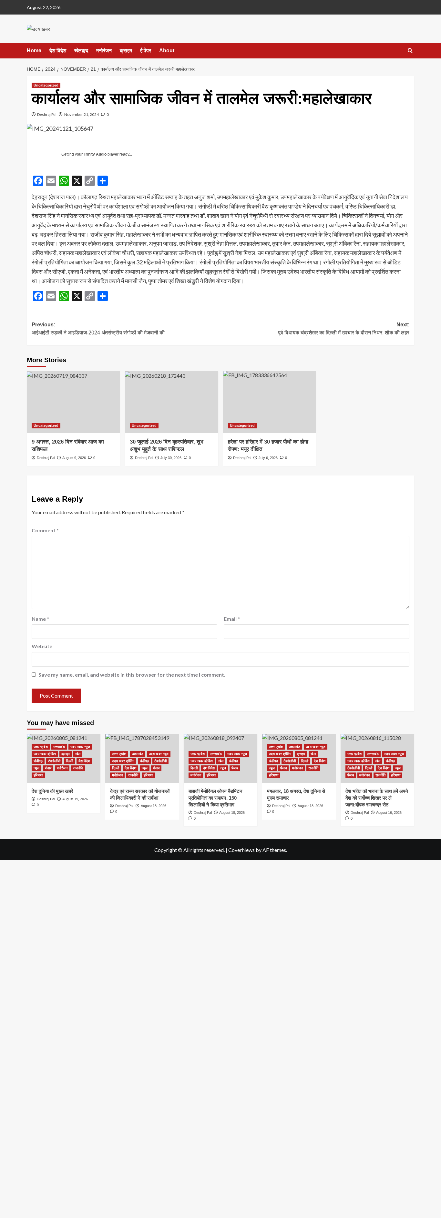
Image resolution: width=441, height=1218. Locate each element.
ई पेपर (145, 50)
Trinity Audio (95, 154)
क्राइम (126, 50)
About (166, 50)
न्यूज (36, 768)
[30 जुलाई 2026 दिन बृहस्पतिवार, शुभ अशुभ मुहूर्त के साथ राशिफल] (171, 402)
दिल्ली (69, 761)
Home (34, 50)
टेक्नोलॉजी (54, 761)
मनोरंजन (104, 50)
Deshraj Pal (46, 114)
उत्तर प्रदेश (41, 747)
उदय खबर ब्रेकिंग (45, 754)
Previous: (98, 329)
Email (232, 619)
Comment (45, 530)
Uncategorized (46, 85)
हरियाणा (38, 775)
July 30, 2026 (170, 458)
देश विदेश (57, 50)
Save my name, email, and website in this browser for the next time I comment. (131, 674)
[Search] (410, 50)
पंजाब (48, 768)
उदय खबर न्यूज (80, 747)
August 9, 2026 (74, 458)
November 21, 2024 (81, 114)
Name (40, 619)
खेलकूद (81, 50)
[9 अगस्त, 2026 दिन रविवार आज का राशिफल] (73, 402)
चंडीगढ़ (38, 761)
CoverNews (241, 850)
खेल (77, 754)
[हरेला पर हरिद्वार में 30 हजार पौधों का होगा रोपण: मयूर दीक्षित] (269, 402)
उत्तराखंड (59, 747)
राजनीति (78, 768)
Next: (343, 329)
